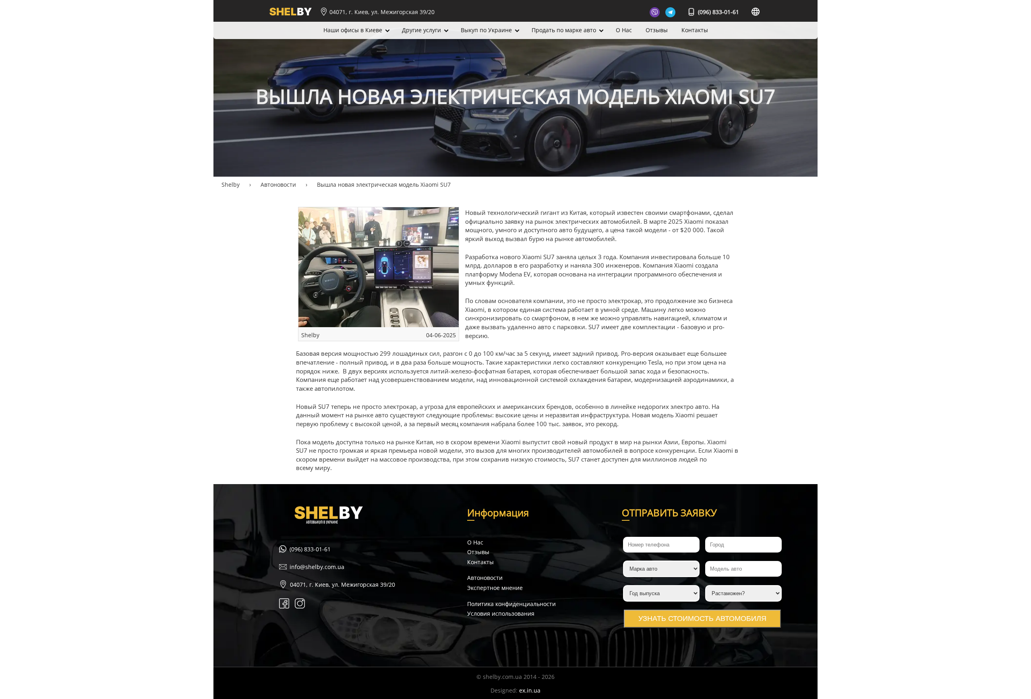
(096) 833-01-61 (717, 12)
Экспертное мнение (495, 588)
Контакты (694, 30)
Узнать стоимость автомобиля (702, 618)
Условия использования (500, 613)
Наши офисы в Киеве (352, 30)
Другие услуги (421, 30)
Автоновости (485, 577)
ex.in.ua (529, 690)
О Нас (624, 30)
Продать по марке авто (564, 30)
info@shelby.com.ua (317, 567)
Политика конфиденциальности (511, 604)
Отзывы (657, 30)
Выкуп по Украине (486, 30)
